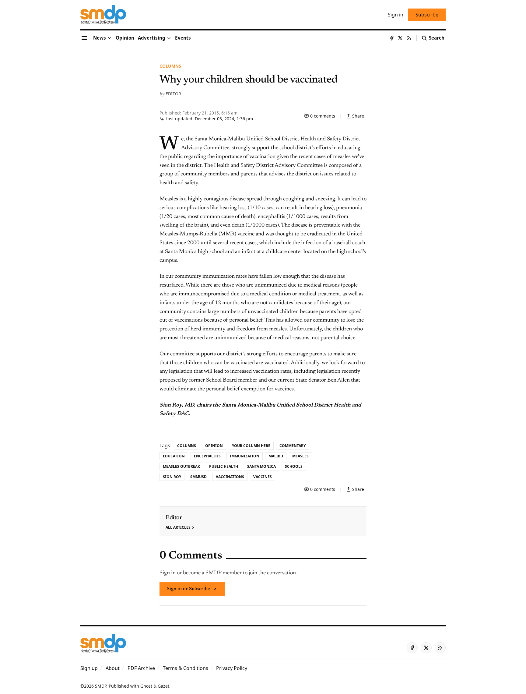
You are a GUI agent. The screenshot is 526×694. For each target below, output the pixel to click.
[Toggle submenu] (109, 38)
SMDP (100, 686)
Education (174, 456)
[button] (151, 38)
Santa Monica (261, 466)
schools (294, 466)
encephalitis (207, 456)
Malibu (275, 456)
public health (223, 466)
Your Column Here (251, 445)
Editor (173, 94)
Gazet (163, 686)
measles (300, 456)
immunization (244, 456)
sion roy (172, 476)
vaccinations (230, 476)
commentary (292, 445)
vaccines (262, 476)
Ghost (146, 686)
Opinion (214, 445)
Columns (170, 66)
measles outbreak (181, 466)
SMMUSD (198, 476)
